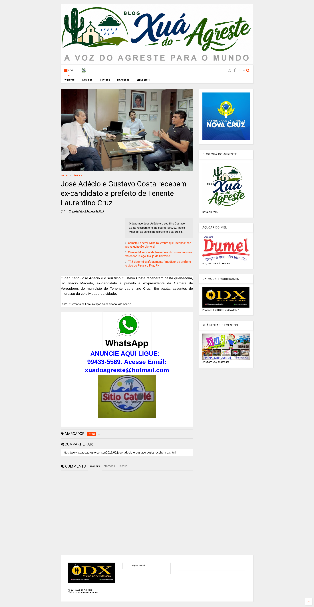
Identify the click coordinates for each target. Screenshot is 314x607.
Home (71, 79)
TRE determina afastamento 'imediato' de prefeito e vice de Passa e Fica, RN (158, 263)
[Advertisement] (91, 243)
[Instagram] (229, 70)
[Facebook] (235, 70)
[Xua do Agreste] (83, 71)
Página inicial (138, 565)
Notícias (87, 79)
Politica (78, 175)
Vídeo (106, 79)
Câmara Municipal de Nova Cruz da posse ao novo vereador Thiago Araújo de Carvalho (158, 254)
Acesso (125, 79)
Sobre (144, 79)
